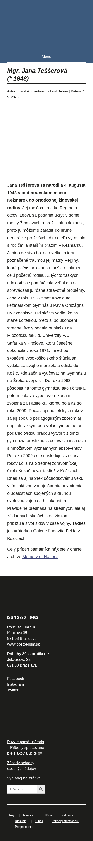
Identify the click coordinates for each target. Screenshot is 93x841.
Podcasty (67, 815)
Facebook (15, 679)
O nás (39, 821)
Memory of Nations (40, 556)
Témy (10, 815)
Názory (28, 815)
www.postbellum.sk (23, 644)
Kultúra (47, 815)
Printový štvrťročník (65, 821)
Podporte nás (24, 826)
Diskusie (20, 821)
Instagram (15, 684)
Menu (46, 57)
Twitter (12, 690)
